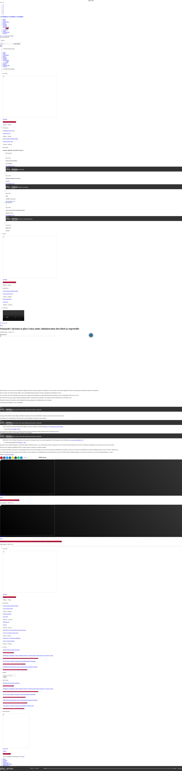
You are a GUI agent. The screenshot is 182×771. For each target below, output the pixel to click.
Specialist (5, 119)
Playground (5, 624)
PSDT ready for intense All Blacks (8, 652)
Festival (4, 751)
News (1, 497)
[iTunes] (3, 10)
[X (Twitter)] (1, 35)
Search (17, 43)
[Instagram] (5, 35)
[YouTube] (3, 5)
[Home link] (11, 16)
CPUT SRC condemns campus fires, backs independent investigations (14, 697)
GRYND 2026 (7, 754)
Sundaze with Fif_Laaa (9, 122)
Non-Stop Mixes (5, 616)
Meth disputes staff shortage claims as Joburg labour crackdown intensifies (15, 669)
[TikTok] (3, 7)
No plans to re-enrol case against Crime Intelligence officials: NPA (13, 708)
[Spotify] (3, 35)
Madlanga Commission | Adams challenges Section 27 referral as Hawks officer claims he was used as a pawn (20, 658)
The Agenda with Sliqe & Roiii (8, 141)
